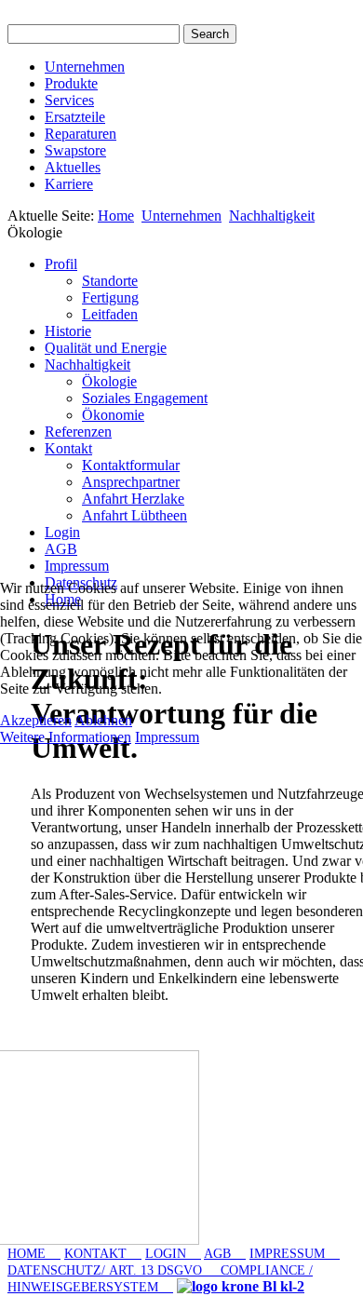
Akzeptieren (36, 720)
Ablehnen (103, 720)
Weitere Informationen (65, 737)
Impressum (167, 737)
